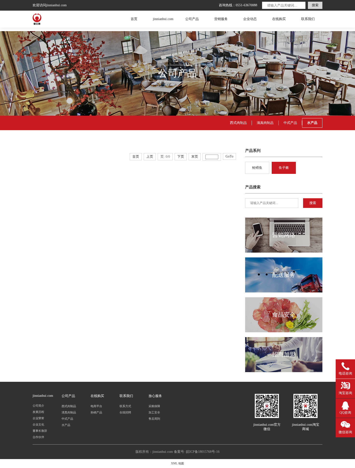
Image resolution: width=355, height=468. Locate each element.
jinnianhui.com (64, 19)
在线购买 (279, 19)
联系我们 (308, 19)
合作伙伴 (38, 437)
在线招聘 (125, 412)
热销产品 (96, 412)
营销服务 (221, 19)
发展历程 (38, 412)
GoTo (229, 156)
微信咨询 (345, 432)
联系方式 (125, 406)
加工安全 (154, 412)
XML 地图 (177, 463)
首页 (134, 19)
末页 (194, 156)
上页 (149, 156)
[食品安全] (283, 331)
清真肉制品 (265, 123)
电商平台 (96, 406)
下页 (180, 156)
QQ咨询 (345, 412)
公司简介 (38, 405)
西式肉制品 (238, 123)
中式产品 (290, 123)
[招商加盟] (283, 371)
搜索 (315, 5)
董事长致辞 (40, 431)
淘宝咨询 (345, 393)
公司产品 (192, 19)
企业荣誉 (38, 418)
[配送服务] (283, 291)
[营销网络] (283, 251)
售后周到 (154, 418)
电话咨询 (345, 373)
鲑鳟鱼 (257, 168)
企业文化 (38, 424)
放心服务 (155, 396)
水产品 (66, 425)
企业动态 (250, 19)
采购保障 (154, 406)
